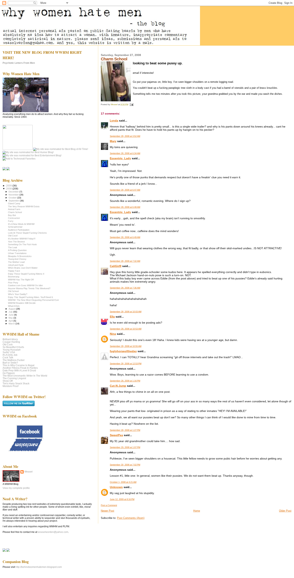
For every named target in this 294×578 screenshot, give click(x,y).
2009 (9, 185)
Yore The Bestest (16, 241)
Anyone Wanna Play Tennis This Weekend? (29, 288)
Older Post (285, 510)
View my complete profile (16, 488)
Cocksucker (14, 218)
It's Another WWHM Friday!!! (21, 238)
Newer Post (107, 510)
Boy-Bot (12, 215)
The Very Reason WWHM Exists (24, 206)
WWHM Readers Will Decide (22, 303)
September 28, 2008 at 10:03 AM (125, 311)
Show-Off (8, 381)
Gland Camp (14, 203)
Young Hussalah (12, 349)
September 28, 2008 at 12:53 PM (125, 363)
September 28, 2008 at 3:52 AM (125, 136)
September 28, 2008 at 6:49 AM (125, 237)
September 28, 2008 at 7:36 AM (125, 288)
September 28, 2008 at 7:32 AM (125, 261)
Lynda (114, 120)
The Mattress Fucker (14, 360)
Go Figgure (9, 373)
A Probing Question (17, 250)
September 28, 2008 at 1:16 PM (125, 381)
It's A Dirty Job (10, 355)
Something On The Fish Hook (22, 244)
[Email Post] (131, 104)
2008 (9, 188)
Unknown (116, 487)
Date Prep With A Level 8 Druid (19, 370)
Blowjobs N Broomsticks (20, 256)
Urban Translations (17, 253)
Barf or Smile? (10, 362)
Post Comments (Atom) (130, 517)
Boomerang (13, 276)
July (11, 312)
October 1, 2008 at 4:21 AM (123, 482)
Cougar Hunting (11, 342)
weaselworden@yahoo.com (53, 532)
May (11, 318)
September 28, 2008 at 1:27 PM (125, 430)
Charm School (15, 212)
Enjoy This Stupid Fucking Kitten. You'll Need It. (30, 297)
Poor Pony (13, 282)
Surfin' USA (9, 352)
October (13, 197)
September (14, 200)
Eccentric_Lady (120, 158)
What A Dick (14, 306)
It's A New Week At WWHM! (21, 224)
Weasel (28, 471)
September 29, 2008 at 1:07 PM (125, 447)
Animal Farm (14, 209)
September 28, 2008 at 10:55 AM (125, 346)
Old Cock (8, 344)
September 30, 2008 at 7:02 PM (125, 464)
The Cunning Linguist (14, 378)
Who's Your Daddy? (17, 294)
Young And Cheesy (17, 259)
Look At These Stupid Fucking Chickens (27, 233)
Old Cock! (13, 235)
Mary (113, 141)
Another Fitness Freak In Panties (20, 368)
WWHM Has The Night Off (21, 279)
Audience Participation (18, 230)
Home (196, 510)
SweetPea (116, 435)
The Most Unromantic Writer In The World (25, 375)
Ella (112, 316)
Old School (13, 291)
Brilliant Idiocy (10, 339)
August (12, 309)
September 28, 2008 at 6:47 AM (125, 190)
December (14, 191)
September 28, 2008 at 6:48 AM (125, 207)
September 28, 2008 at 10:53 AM (125, 329)
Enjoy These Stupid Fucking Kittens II (26, 274)
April (11, 321)
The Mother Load (16, 262)
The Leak (12, 247)
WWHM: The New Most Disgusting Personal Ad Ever (33, 300)
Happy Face (14, 271)
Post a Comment (109, 505)
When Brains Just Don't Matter (23, 268)
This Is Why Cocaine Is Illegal (18, 365)
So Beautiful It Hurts (13, 347)
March (12, 323)
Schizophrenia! (15, 227)
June (11, 315)
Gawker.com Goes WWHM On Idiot (25, 285)
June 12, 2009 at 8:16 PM (122, 499)
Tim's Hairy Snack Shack (16, 383)
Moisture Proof (10, 386)
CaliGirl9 (115, 266)
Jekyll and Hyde (16, 265)
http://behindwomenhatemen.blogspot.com (39, 567)
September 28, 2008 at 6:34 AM (125, 153)
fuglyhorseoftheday (123, 351)
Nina (113, 333)
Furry (10, 221)
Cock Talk (8, 357)
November (14, 194)
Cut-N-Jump (118, 385)
